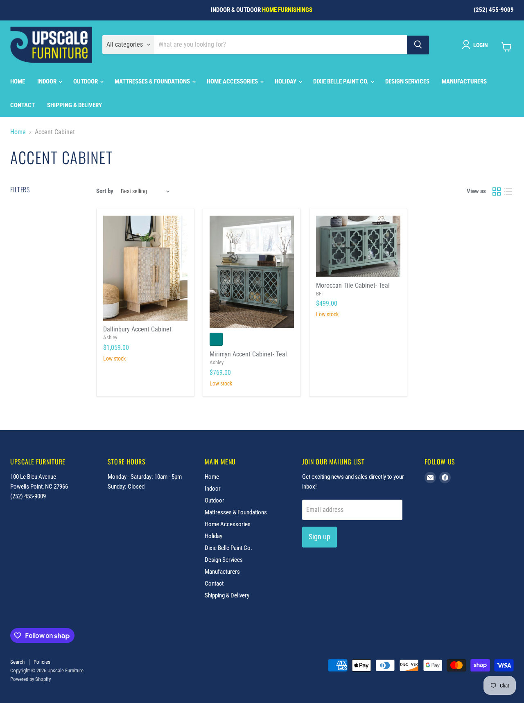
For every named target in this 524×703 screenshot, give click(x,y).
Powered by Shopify (30, 679)
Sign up (319, 536)
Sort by (104, 191)
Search (17, 662)
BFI (319, 294)
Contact (22, 105)
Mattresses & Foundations (153, 81)
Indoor (47, 81)
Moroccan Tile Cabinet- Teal (353, 285)
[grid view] (496, 191)
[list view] (508, 191)
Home (17, 81)
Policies (42, 662)
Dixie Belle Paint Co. (341, 81)
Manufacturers (464, 81)
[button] (476, 45)
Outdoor (86, 81)
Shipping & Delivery (74, 105)
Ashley (110, 337)
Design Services (407, 81)
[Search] (418, 44)
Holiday (286, 81)
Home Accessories (233, 81)
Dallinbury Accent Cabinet (137, 329)
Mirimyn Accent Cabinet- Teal (248, 354)
